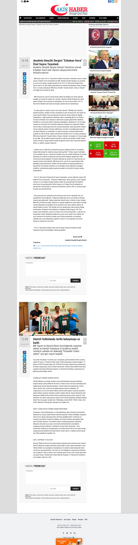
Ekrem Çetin (49, 246)
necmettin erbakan (77, 246)
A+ (85, 61)
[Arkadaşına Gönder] (24, 85)
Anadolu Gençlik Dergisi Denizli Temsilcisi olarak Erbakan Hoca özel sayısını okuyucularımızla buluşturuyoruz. (57, 70)
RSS (86, 519)
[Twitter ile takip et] (112, 1)
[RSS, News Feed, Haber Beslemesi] (116, 1)
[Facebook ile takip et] (109, 1)
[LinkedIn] (24, 81)
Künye (74, 519)
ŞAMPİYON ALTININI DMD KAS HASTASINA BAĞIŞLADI (35, 21)
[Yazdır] (24, 88)
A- (85, 64)
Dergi (55, 246)
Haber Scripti (67, 537)
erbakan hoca (37, 248)
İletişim (80, 519)
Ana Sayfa (67, 519)
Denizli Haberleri (56, 519)
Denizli (43, 246)
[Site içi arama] (22, 1)
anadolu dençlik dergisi (64, 246)
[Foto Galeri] (24, 1)
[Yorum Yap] (24, 92)
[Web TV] (27, 1)
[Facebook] (24, 74)
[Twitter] (24, 77)
